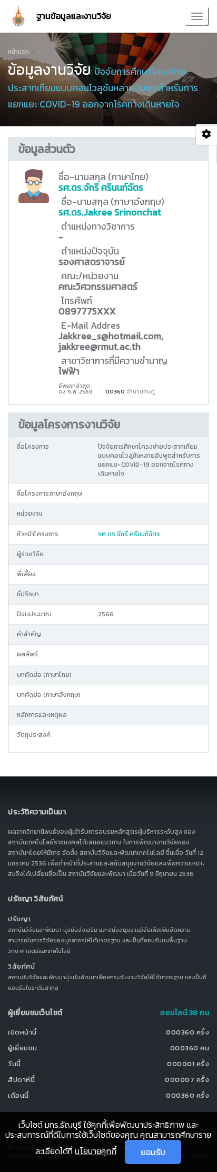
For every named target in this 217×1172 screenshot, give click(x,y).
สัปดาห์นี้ (21, 1080)
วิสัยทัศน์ (21, 966)
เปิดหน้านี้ (22, 1032)
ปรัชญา (19, 919)
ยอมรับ (153, 1152)
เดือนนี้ (18, 1095)
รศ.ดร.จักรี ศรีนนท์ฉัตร (100, 187)
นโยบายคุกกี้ (95, 1151)
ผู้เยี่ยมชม (22, 1048)
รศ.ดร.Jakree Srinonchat (109, 212)
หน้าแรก (18, 51)
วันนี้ (14, 1064)
